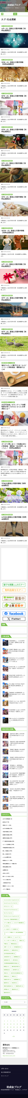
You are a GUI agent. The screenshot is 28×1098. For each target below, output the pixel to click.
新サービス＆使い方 (7, 876)
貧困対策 (6, 982)
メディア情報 (6, 889)
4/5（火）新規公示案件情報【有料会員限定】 (13, 29)
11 (7, 1024)
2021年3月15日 (6, 218)
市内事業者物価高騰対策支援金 (11, 963)
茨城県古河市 (7, 979)
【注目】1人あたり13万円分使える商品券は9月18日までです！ (17, 806)
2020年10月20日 (7, 251)
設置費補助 (17, 979)
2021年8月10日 (6, 117)
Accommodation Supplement (11, 900)
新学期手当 (16, 969)
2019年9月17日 (6, 352)
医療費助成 (17, 956)
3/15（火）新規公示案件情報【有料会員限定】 (13, 198)
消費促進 (6, 976)
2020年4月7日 (6, 285)
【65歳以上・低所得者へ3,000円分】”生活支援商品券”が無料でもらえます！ (16, 767)
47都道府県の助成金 (7, 847)
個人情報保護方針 (6, 1072)
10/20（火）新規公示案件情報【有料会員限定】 (12, 232)
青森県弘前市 (19, 986)
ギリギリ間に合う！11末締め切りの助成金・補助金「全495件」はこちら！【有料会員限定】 (13, 446)
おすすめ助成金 (6, 828)
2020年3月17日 (6, 319)
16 (23, 1024)
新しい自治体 (6, 854)
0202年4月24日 (6, 538)
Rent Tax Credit (8, 913)
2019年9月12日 (6, 388)
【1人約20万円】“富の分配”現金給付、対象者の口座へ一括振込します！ (17, 782)
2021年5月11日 (6, 184)
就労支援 (15, 960)
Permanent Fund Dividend (10, 909)
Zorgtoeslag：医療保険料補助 (11, 919)
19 (10, 1027)
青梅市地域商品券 (8, 986)
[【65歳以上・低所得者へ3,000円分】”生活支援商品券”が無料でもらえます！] (5, 767)
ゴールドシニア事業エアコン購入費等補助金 (13, 933)
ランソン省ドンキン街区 (10, 940)
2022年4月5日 (6, 49)
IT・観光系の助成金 (7, 841)
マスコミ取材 (6, 879)
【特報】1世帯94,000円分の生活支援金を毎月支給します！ (17, 759)
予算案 (6, 943)
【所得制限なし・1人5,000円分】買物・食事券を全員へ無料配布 (16, 642)
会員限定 (5, 870)
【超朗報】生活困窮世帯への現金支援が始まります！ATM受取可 (16, 694)
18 (7, 1027)
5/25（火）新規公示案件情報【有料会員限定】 (14, 130)
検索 (3, 624)
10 (4, 1024)
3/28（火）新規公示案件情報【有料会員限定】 (12, 63)
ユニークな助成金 (11, 362)
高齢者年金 (15, 989)
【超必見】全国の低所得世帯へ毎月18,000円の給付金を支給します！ (17, 743)
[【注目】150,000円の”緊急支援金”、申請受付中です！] (5, 791)
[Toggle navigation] (15, 14)
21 (17, 1027)
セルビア (17, 937)
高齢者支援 (7, 992)
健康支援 (6, 950)
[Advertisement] (14, 563)
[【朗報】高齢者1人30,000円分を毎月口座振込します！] (5, 751)
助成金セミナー (6, 860)
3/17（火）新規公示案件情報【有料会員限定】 (13, 299)
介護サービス (7, 947)
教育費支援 (7, 969)
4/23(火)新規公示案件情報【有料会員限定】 (13, 518)
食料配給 (6, 989)
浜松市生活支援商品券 (16, 973)
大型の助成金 (6, 831)
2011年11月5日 (6, 467)
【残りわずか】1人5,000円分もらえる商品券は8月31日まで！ (16, 720)
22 (20, 1027)
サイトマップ (4, 1076)
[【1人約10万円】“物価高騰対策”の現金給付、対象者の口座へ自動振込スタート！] (5, 775)
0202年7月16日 (6, 504)
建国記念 (6, 966)
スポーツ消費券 (8, 937)
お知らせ (5, 873)
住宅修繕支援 (17, 947)
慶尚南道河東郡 (16, 966)
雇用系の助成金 (4, 402)
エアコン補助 (7, 922)
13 (13, 1024)
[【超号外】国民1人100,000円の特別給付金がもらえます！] (5, 736)
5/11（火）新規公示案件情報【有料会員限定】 (13, 164)
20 (13, 1027)
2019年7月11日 (6, 427)
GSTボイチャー (8, 906)
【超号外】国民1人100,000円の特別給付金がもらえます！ (16, 735)
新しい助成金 (4, 59)
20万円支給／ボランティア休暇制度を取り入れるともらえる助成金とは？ (13, 407)
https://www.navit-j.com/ (9, 1055)
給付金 (4, 822)
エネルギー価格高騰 (19, 922)
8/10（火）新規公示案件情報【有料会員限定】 (14, 97)
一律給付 (21, 940)
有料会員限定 (10, 59)
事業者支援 (14, 943)
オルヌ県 (6, 926)
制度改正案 (15, 950)
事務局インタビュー (7, 886)
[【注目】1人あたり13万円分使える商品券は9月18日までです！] (5, 807)
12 (10, 1024)
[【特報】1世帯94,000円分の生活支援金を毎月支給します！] (5, 759)
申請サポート (6, 825)
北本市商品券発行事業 (9, 953)
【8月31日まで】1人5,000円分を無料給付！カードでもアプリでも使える (16, 659)
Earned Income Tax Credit (10, 903)
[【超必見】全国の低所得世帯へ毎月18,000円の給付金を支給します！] (5, 743)
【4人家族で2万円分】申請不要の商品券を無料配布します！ (17, 685)
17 (4, 1027)
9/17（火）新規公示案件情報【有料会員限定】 (13, 333)
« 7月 (13, 1036)
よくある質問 (6, 857)
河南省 (6, 973)
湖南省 (14, 976)
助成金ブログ (14, 4)
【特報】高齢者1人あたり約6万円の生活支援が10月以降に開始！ (17, 651)
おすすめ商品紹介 (7, 818)
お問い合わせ (4, 1068)
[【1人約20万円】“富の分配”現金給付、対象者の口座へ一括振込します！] (5, 783)
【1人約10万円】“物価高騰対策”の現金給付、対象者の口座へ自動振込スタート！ (17, 775)
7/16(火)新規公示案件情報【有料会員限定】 (13, 484)
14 (17, 1024)
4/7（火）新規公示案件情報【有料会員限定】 (13, 265)
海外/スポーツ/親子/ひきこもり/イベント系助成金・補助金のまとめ (13, 367)
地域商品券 (7, 960)
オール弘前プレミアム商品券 (11, 929)
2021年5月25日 (6, 150)
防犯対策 (14, 982)
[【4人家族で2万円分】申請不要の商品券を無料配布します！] (5, 799)
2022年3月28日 (6, 83)
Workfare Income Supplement (11, 916)
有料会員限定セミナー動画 (8, 863)
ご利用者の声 (6, 882)
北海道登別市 (7, 956)
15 (20, 1024)
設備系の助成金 (4, 362)
